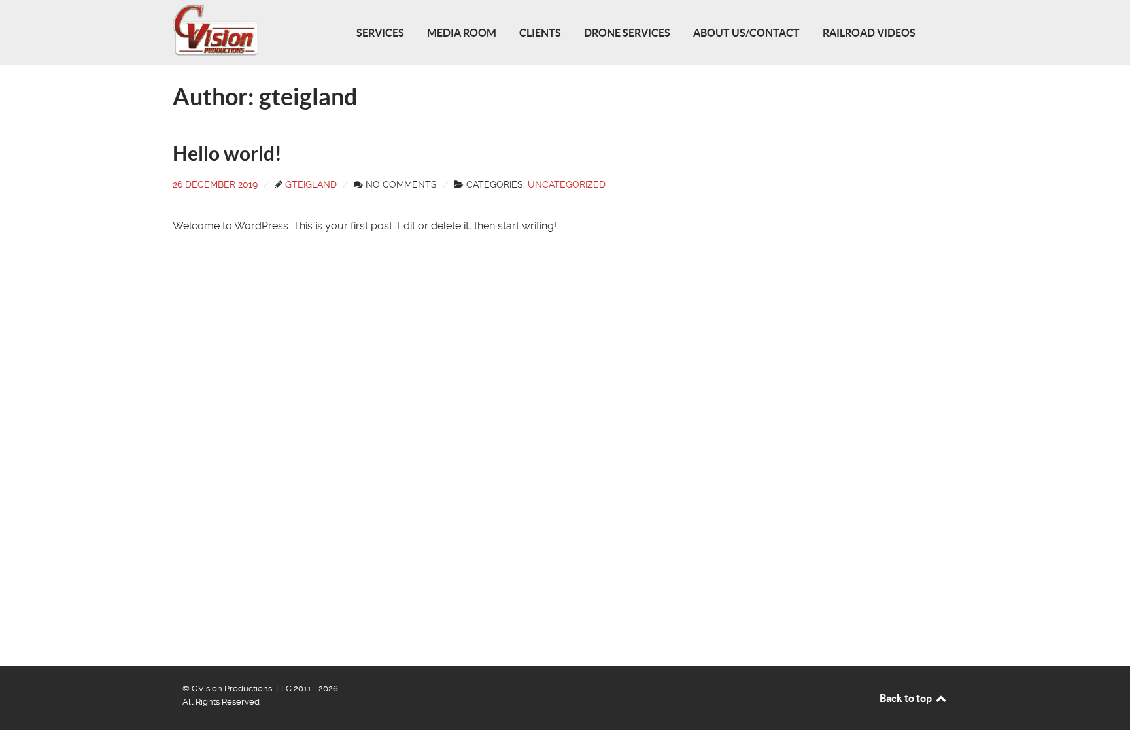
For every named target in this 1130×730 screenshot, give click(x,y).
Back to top (907, 698)
